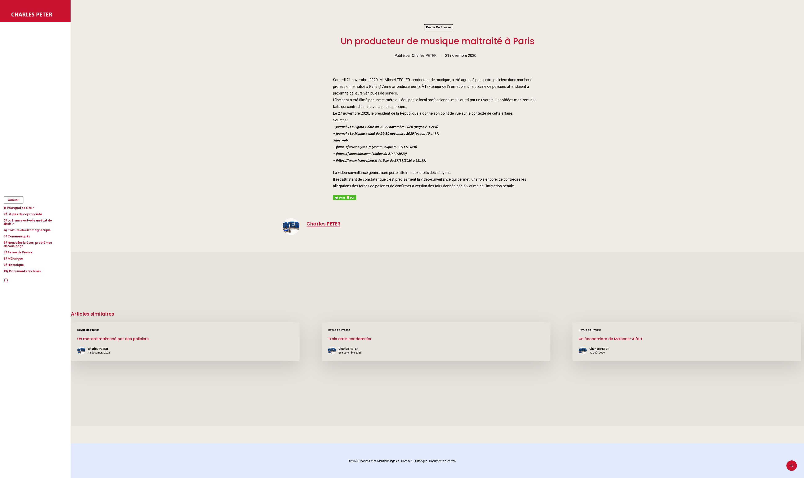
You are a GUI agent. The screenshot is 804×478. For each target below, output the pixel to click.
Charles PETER (424, 55)
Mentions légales (388, 461)
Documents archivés (442, 461)
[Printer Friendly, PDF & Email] (344, 199)
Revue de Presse (438, 27)
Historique (420, 461)
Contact (406, 461)
